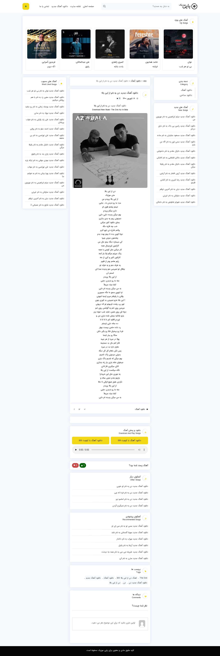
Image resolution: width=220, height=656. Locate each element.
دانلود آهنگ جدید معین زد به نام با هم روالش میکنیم (47, 99)
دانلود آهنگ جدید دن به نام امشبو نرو (132, 499)
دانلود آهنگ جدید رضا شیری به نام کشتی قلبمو (177, 181)
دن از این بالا (114, 582)
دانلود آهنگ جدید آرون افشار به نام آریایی (177, 173)
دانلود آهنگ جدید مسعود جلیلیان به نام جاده (176, 135)
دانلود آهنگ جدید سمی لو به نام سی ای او (130, 526)
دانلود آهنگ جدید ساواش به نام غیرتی (179, 195)
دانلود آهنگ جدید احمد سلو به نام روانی (47, 128)
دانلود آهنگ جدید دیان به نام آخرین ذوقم (177, 189)
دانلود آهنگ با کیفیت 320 (90, 440)
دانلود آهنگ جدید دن (138, 582)
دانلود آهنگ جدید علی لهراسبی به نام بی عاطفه (47, 137)
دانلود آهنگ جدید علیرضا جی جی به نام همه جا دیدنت (124, 551)
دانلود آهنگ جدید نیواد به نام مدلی (49, 113)
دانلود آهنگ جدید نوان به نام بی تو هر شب (45, 90)
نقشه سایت (75, 6)
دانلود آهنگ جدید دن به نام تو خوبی (132, 486)
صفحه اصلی (88, 6)
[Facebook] (74, 409)
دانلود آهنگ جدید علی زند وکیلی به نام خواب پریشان (45, 121)
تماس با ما (44, 6)
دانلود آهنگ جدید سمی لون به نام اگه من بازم (177, 143)
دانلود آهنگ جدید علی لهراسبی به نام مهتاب (45, 166)
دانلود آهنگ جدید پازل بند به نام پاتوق (47, 153)
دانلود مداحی (186, 95)
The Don (143, 577)
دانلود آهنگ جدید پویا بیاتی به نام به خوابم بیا (45, 175)
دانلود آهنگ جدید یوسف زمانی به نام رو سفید (44, 106)
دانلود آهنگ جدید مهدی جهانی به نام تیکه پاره (44, 160)
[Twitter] (79, 409)
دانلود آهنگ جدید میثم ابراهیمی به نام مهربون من (175, 118)
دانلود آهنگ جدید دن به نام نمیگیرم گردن (130, 505)
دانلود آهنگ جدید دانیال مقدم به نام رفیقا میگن (177, 165)
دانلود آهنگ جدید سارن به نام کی (133, 558)
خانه (145, 80)
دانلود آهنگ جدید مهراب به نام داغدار (132, 538)
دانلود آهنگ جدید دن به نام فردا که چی (131, 492)
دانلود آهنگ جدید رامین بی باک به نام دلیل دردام (176, 127)
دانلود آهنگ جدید (59, 6)
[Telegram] (84, 409)
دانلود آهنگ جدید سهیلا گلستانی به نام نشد (129, 532)
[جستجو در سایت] (104, 6)
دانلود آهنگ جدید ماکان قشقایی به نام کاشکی (176, 157)
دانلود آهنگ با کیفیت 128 (129, 440)
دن (109, 105)
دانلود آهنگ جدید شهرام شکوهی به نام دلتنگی (175, 202)
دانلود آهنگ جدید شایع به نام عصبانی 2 (47, 204)
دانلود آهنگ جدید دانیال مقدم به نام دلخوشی (176, 151)
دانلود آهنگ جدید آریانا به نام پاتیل (133, 545)
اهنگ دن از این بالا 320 (127, 577)
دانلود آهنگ (186, 90)
